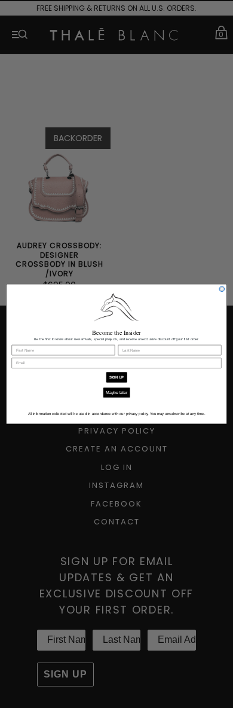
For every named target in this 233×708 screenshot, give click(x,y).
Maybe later (116, 392)
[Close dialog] (222, 289)
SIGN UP (116, 378)
